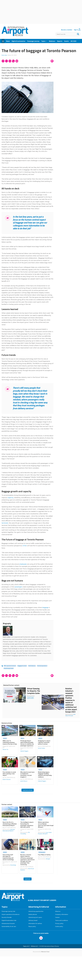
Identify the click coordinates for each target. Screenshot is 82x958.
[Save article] (52, 61)
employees (23, 564)
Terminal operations (42, 666)
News (22, 738)
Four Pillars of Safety (44, 855)
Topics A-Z (26, 946)
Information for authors (35, 923)
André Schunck (6, 779)
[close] (53, 57)
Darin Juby (4, 55)
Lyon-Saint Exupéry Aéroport (45, 833)
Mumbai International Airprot (9, 830)
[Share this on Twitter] (6, 61)
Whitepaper (42, 852)
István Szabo (41, 748)
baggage (45, 607)
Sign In (76, 30)
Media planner (32, 914)
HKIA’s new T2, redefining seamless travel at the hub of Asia (10, 742)
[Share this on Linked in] (9, 61)
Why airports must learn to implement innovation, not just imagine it (27, 774)
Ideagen (48, 859)
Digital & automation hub (9, 920)
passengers (18, 587)
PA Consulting (25, 833)
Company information (61, 914)
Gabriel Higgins (24, 751)
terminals (5, 523)
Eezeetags (13, 865)
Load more (27, 879)
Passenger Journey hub (8, 911)
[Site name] (15, 35)
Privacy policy (59, 923)
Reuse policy (32, 926)
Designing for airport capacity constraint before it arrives (44, 742)
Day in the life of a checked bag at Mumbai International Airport (10, 823)
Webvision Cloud (45, 951)
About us (57, 911)
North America (32, 666)
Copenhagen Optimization (30, 697)
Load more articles (27, 790)
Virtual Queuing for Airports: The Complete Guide (33, 691)
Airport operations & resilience (10, 914)
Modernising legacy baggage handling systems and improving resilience (45, 774)
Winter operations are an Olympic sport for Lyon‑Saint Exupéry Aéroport (46, 824)
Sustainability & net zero (9, 926)
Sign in (31, 57)
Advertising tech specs (35, 917)
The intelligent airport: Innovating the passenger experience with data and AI (27, 824)
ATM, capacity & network (10, 666)
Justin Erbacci (23, 781)
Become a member (66, 30)
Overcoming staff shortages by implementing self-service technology (8, 857)
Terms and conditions (61, 920)
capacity (10, 497)
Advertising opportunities (35, 911)
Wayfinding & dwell (8, 668)
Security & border (7, 917)
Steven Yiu (5, 749)
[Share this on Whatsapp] (13, 61)
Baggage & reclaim (22, 666)
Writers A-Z (34, 946)
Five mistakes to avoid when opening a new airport (9, 773)
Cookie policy (59, 926)
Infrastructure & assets (8, 923)
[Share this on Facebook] (3, 61)
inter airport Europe (70, 715)
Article (5, 738)
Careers (57, 917)
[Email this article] (16, 61)
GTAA (25, 546)
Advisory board (32, 920)
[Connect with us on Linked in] (41, 938)
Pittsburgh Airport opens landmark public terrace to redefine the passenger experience (27, 743)
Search (78, 33)
